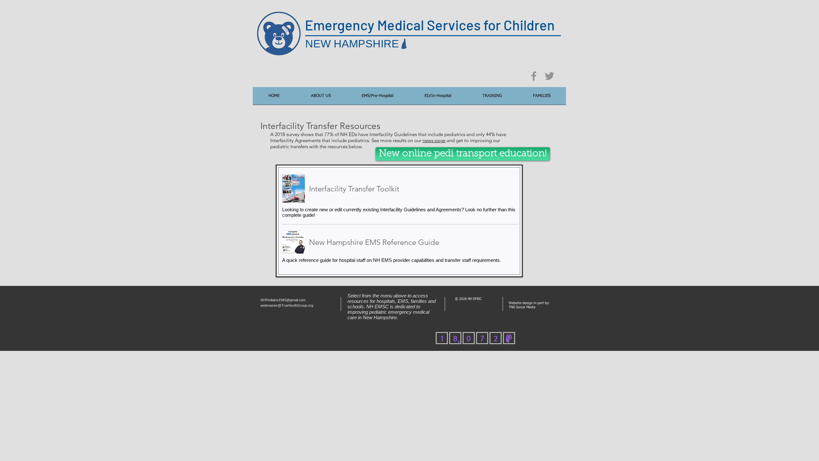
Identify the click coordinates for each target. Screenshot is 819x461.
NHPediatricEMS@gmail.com (283, 300)
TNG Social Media (522, 307)
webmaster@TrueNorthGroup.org (286, 305)
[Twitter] (549, 76)
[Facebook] (534, 76)
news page (434, 140)
